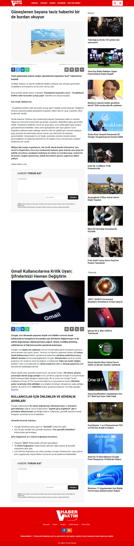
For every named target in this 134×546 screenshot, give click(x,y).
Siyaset (44, 3)
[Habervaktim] (16, 3)
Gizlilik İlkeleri (74, 524)
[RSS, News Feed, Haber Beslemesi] (69, 530)
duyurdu (14, 389)
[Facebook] (13, 70)
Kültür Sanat (74, 3)
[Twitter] (18, 70)
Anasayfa (46, 524)
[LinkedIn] (23, 70)
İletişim (63, 524)
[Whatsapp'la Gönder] (27, 70)
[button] (72, 70)
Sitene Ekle (86, 524)
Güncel (34, 3)
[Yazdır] (66, 70)
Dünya (52, 3)
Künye (55, 524)
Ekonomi (61, 3)
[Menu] (120, 3)
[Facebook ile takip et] (64, 530)
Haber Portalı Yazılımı (68, 543)
